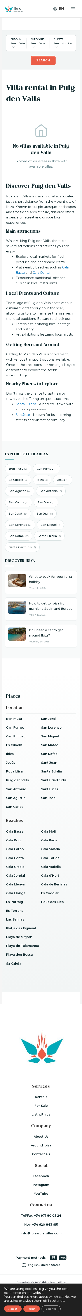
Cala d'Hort (50, 876)
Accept (13, 1308)
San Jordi (46, 502)
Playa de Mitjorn (19, 937)
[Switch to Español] (61, 21)
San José (18, 513)
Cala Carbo (15, 849)
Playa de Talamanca (22, 946)
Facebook (41, 1176)
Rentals (41, 1097)
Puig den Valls (17, 780)
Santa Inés (49, 789)
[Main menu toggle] (73, 8)
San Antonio (51, 491)
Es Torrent (14, 911)
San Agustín (20, 491)
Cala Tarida (50, 858)
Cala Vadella (51, 867)
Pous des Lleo (52, 902)
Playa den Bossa (19, 955)
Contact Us (41, 1154)
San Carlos (18, 502)
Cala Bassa (15, 831)
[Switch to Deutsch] (61, 15)
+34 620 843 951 (45, 1225)
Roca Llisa (14, 771)
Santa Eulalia (51, 771)
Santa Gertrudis (22, 547)
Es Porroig (14, 902)
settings (58, 1301)
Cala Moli (48, 831)
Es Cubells (18, 479)
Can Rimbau (16, 736)
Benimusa (18, 468)
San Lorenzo (20, 524)
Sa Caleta (13, 964)
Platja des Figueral (21, 928)
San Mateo (49, 745)
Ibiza (42, 479)
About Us (41, 1137)
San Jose (23, 415)
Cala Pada (49, 840)
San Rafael (19, 536)
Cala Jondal (15, 876)
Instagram (41, 1185)
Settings (51, 1308)
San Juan (45, 513)
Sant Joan (49, 763)
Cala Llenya (15, 884)
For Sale (41, 1106)
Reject (31, 1308)
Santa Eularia (26, 404)
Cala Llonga (15, 893)
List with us (41, 1114)
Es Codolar (50, 893)
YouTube (41, 1194)
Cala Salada (50, 849)
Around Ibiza (41, 1145)
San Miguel (50, 524)
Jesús (62, 479)
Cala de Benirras (54, 884)
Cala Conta (41, 273)
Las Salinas (15, 919)
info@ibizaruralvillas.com (41, 1233)
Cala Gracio (15, 867)
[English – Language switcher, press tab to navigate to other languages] (60, 9)
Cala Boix (13, 840)
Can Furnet (46, 468)
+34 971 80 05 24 (47, 1216)
